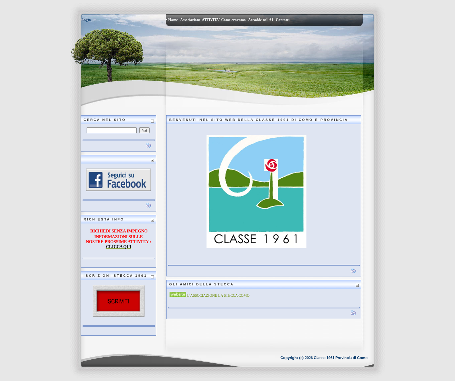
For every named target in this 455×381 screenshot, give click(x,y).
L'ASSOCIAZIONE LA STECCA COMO (218, 295)
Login (86, 20)
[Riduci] (152, 121)
